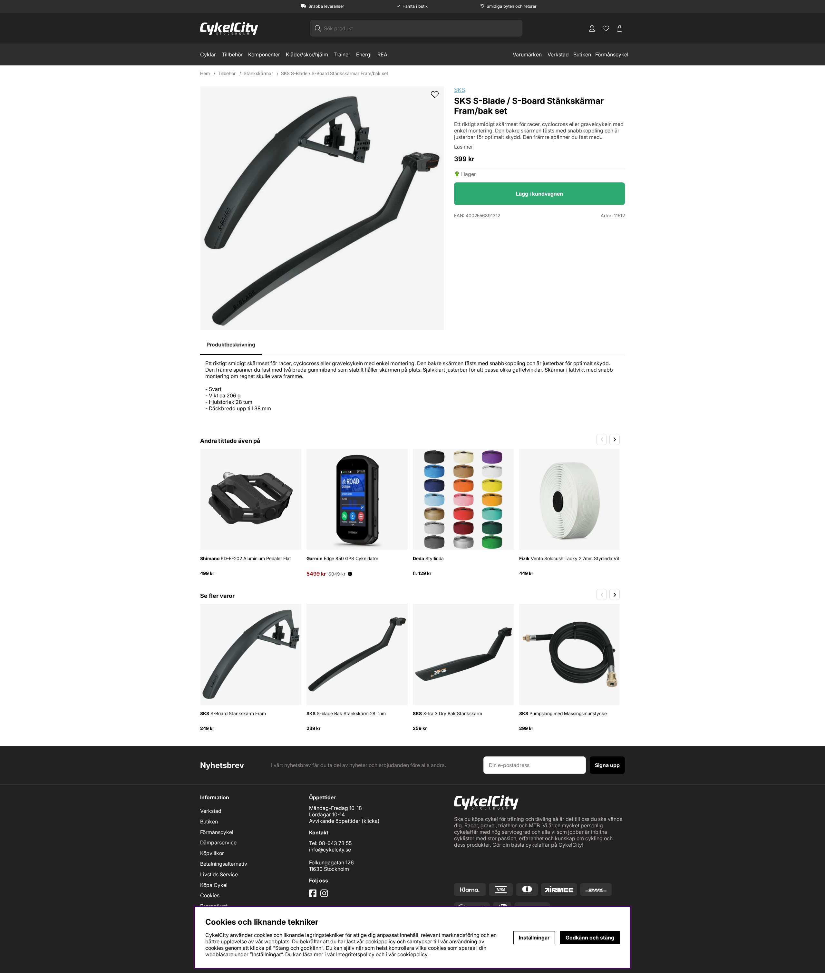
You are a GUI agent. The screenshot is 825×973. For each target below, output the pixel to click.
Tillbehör (232, 54)
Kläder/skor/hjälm (307, 54)
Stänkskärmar (258, 73)
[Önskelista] (606, 28)
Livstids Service (219, 874)
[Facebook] (313, 895)
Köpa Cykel (214, 885)
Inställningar (534, 937)
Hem (205, 73)
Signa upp (607, 765)
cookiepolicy (412, 954)
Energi (364, 54)
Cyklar (208, 54)
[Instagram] (325, 895)
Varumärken (527, 54)
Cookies (209, 895)
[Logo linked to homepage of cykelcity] (229, 28)
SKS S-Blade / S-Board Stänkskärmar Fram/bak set (334, 73)
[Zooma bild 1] (322, 208)
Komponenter (264, 54)
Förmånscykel (611, 54)
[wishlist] (435, 95)
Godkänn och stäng (590, 937)
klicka (371, 821)
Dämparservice (218, 842)
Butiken (582, 54)
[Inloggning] (592, 28)
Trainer (342, 54)
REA (382, 54)
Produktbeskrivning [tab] (231, 344)
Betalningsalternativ (223, 864)
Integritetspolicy (355, 954)
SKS (459, 89)
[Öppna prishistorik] (350, 574)
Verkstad (558, 54)
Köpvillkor (212, 853)
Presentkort (214, 906)
